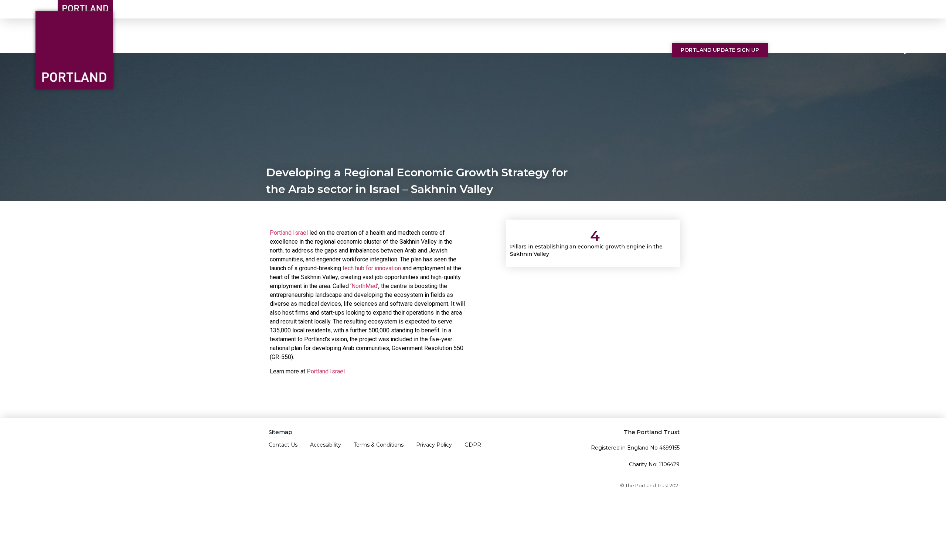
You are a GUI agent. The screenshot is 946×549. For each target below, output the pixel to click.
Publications (572, 49)
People (460, 49)
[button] (901, 50)
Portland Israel (289, 232)
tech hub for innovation (372, 268)
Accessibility (325, 444)
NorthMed (364, 285)
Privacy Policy (434, 444)
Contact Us (634, 49)
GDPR (473, 444)
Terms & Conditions (379, 444)
